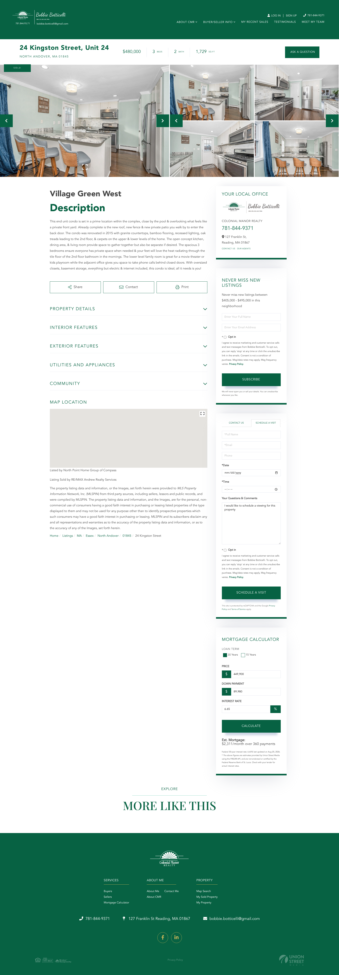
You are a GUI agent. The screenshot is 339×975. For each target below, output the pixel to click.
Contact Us (228, 249)
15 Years (251, 655)
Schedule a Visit (266, 423)
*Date (225, 465)
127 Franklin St (158, 919)
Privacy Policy (236, 364)
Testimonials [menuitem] (285, 22)
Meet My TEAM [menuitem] (313, 22)
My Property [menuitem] (203, 902)
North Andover (108, 536)
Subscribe (251, 379)
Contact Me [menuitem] (171, 891)
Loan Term (230, 649)
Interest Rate (232, 701)
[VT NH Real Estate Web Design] (291, 960)
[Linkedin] (176, 937)
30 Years (233, 655)
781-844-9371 (315, 15)
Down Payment (233, 684)
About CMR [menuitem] (185, 22)
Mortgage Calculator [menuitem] (116, 902)
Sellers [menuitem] (108, 897)
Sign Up (291, 16)
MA (79, 536)
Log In (276, 16)
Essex (90, 536)
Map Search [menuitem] (203, 891)
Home (54, 536)
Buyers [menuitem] (108, 891)
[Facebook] (162, 937)
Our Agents (244, 249)
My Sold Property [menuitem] (207, 897)
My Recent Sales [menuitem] (254, 22)
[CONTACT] (302, 52)
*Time (225, 482)
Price (225, 666)
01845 (127, 536)
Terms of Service (238, 609)
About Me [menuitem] (153, 891)
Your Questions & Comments (239, 498)
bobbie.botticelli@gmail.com (235, 919)
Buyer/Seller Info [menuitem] (218, 22)
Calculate (251, 726)
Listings (67, 536)
